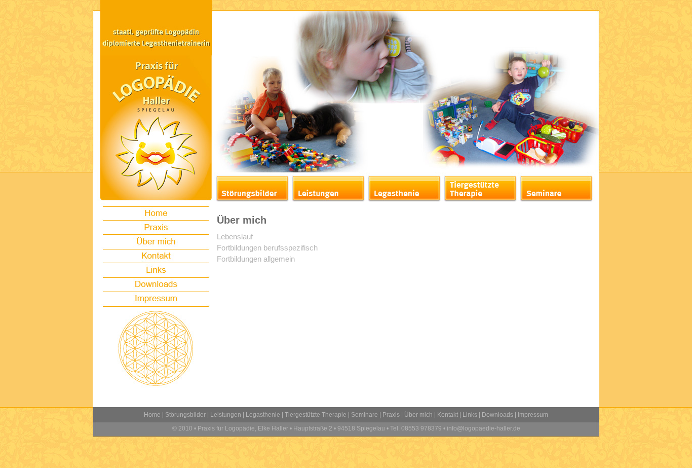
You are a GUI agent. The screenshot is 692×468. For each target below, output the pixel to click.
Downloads (497, 414)
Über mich (418, 414)
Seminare (364, 414)
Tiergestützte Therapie (316, 414)
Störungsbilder (185, 414)
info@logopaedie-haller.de (482, 428)
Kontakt (447, 414)
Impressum (533, 414)
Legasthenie (263, 414)
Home (152, 414)
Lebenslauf (235, 236)
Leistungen (225, 414)
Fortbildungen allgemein (256, 259)
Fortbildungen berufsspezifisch (267, 247)
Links (470, 414)
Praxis (391, 414)
